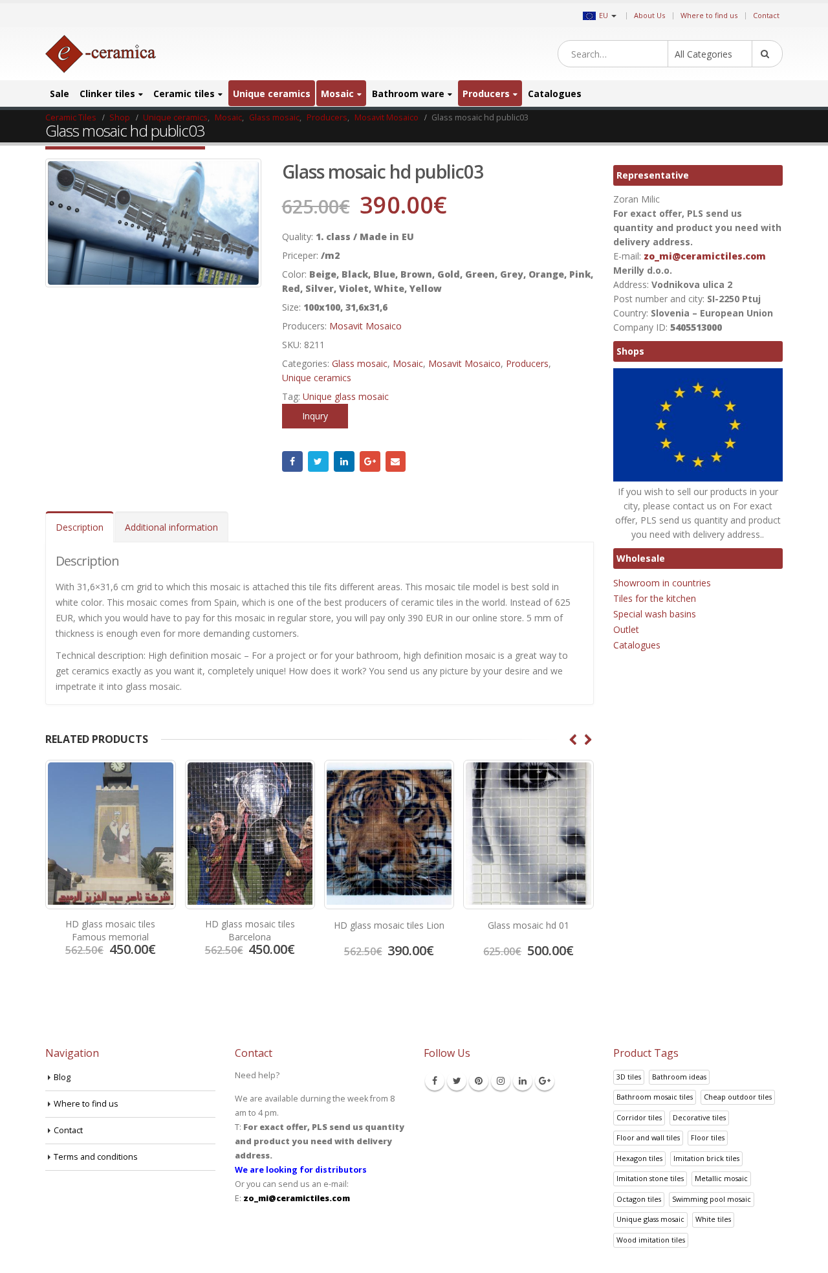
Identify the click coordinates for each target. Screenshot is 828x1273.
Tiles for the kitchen (654, 598)
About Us (649, 15)
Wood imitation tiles (650, 1240)
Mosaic (337, 93)
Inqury (315, 416)
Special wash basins (654, 614)
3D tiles (628, 1076)
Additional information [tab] (171, 527)
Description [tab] (80, 527)
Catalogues (555, 93)
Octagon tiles (638, 1199)
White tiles (713, 1219)
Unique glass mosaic (346, 396)
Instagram (500, 1080)
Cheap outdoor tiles (738, 1096)
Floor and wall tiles (648, 1137)
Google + (370, 461)
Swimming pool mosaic (711, 1199)
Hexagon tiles (639, 1158)
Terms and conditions (96, 1156)
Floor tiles (707, 1137)
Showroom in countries (662, 583)
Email (396, 461)
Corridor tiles (639, 1117)
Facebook (292, 461)
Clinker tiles (107, 93)
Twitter (318, 461)
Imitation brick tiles (706, 1158)
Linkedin (522, 1080)
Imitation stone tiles (650, 1178)
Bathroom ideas (679, 1076)
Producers (486, 93)
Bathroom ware (408, 93)
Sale (59, 93)
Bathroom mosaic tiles (654, 1096)
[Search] (767, 54)
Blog (62, 1077)
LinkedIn (344, 461)
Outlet (626, 629)
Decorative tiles (699, 1117)
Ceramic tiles (184, 93)
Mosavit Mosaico (365, 326)
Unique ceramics (271, 93)
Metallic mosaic (721, 1178)
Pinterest (478, 1080)
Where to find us (709, 15)
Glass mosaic (359, 363)
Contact (766, 15)
